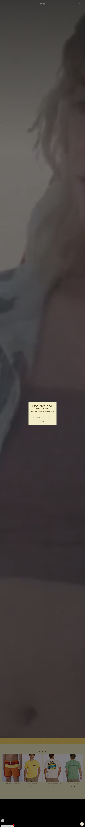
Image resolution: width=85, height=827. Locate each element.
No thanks (42, 421)
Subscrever (49, 417)
